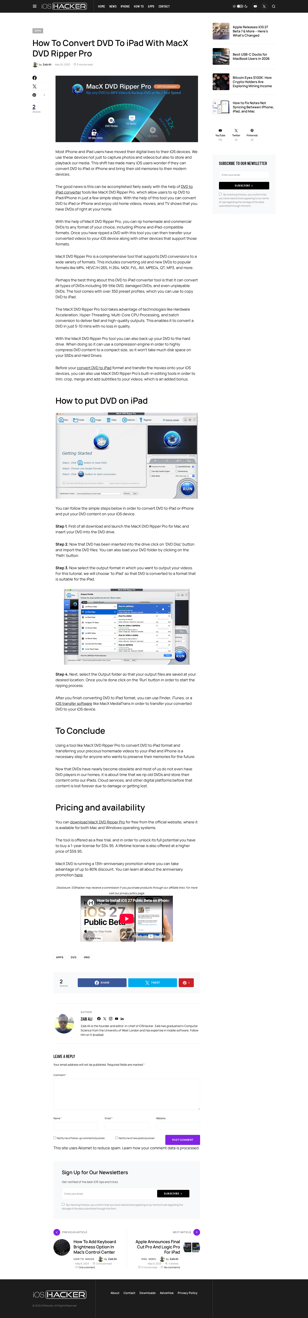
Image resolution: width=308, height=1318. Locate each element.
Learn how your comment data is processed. (161, 1147)
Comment (59, 1075)
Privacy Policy (188, 1293)
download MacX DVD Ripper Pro (97, 821)
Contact (129, 1293)
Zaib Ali (86, 1018)
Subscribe (171, 1193)
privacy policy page (132, 893)
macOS (89, 1259)
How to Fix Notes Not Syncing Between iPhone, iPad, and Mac (253, 107)
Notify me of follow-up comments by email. (81, 1138)
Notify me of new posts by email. (137, 1138)
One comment (87, 1267)
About (115, 1293)
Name (57, 1118)
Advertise (166, 1293)
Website (161, 1118)
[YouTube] (255, 6)
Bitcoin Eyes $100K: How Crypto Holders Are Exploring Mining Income (252, 81)
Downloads (148, 1293)
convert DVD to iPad (94, 367)
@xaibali (98, 1035)
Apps (38, 30)
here (79, 874)
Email (109, 1118)
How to (79, 1259)
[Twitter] (264, 6)
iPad (87, 957)
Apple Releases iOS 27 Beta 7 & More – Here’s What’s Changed (250, 31)
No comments (172, 1267)
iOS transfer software (74, 703)
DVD (73, 957)
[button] (34, 6)
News (152, 1259)
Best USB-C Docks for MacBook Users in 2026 (251, 56)
